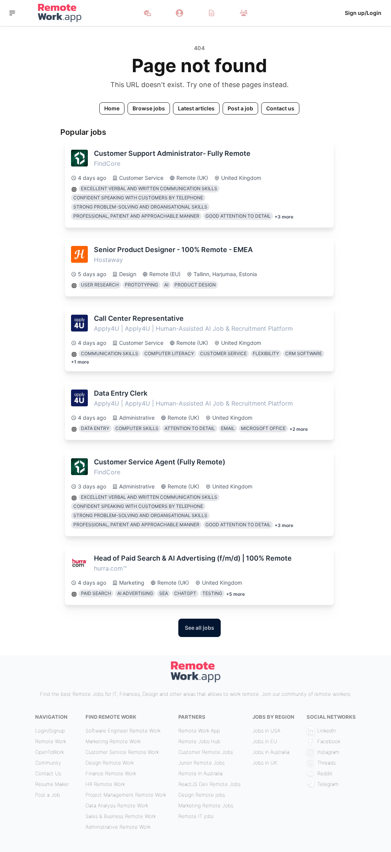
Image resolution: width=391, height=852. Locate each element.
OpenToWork (49, 752)
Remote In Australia (200, 773)
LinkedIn (326, 731)
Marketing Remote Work (113, 741)
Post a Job (47, 795)
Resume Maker (52, 784)
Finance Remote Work (111, 773)
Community (48, 763)
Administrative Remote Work (118, 827)
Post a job (240, 108)
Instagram (328, 752)
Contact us (280, 108)
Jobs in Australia (270, 752)
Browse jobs (148, 108)
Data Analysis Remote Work (117, 805)
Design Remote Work (110, 763)
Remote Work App (199, 731)
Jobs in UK (264, 763)
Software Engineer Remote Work (123, 731)
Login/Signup (50, 731)
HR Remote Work (105, 784)
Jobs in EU (264, 741)
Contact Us (48, 773)
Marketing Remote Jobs (205, 805)
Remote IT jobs (195, 816)
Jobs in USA (266, 731)
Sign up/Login (363, 13)
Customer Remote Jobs (205, 752)
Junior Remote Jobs (201, 763)
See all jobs (199, 627)
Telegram (328, 784)
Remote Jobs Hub (199, 741)
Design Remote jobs (201, 795)
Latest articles (196, 108)
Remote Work (50, 741)
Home (112, 108)
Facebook (328, 741)
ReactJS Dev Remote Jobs (209, 784)
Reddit (325, 773)
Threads (326, 763)
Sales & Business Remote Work (121, 816)
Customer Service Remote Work (122, 752)
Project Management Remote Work (126, 795)
